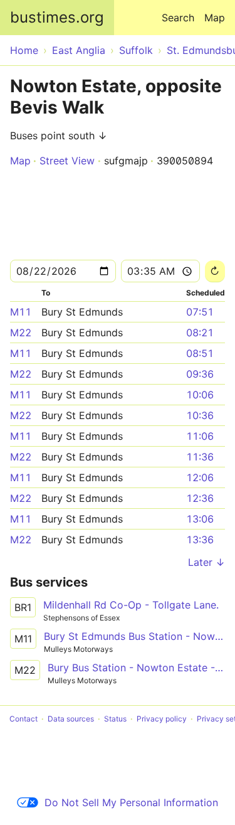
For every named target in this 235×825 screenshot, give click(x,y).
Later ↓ (206, 562)
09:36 (200, 374)
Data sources (71, 718)
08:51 (200, 353)
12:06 (200, 477)
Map (214, 17)
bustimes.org (57, 17)
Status (115, 718)
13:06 (200, 519)
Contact (23, 718)
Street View (67, 160)
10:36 (200, 415)
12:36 (200, 498)
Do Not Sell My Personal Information (131, 802)
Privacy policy (162, 718)
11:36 (200, 456)
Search (178, 17)
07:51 (200, 312)
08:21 (200, 332)
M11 (20, 312)
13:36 (200, 539)
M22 (20, 332)
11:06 (200, 436)
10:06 (200, 394)
